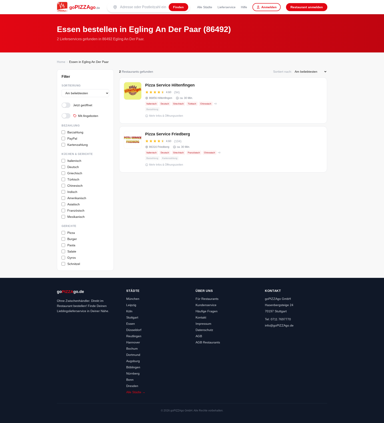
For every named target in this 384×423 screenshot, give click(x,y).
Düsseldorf (133, 330)
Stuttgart (132, 317)
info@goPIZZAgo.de (279, 325)
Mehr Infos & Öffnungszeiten (166, 115)
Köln (129, 311)
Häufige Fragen (207, 311)
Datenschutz (204, 330)
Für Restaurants (207, 299)
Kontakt (201, 317)
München (132, 299)
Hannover (133, 342)
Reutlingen (133, 336)
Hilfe (244, 7)
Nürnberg (133, 373)
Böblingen (133, 367)
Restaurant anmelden (306, 7)
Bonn (130, 379)
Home (61, 62)
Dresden (132, 386)
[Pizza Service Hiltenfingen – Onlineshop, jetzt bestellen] (223, 100)
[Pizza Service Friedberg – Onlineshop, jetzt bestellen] (223, 149)
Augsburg (133, 361)
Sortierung (71, 85)
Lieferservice (227, 7)
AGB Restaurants (208, 342)
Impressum (203, 323)
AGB (199, 336)
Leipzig (131, 305)
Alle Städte (204, 7)
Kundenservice (206, 305)
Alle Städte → (135, 392)
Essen (130, 323)
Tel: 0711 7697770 (278, 319)
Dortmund (133, 355)
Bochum (132, 348)
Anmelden (269, 7)
